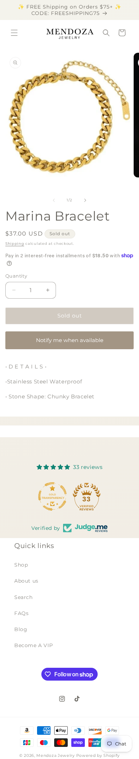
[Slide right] (85, 200)
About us (26, 581)
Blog (20, 629)
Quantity (16, 276)
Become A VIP (33, 645)
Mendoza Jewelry (55, 755)
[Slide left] (54, 200)
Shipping (14, 243)
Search (23, 597)
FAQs (21, 613)
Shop (21, 565)
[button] (14, 33)
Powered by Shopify (98, 755)
